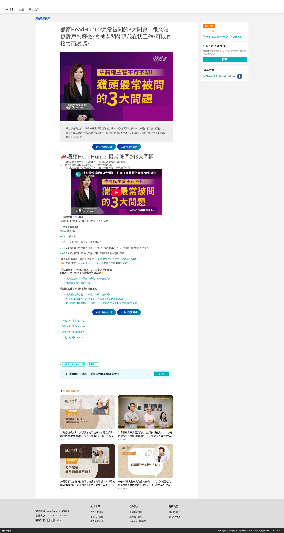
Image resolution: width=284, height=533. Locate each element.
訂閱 (224, 59)
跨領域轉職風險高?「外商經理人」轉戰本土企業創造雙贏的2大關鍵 (101, 302)
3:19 (62, 247)
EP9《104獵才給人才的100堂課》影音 (114, 259)
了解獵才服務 (136, 512)
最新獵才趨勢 (136, 516)
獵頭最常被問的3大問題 (78, 282)
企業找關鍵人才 (104, 146)
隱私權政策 (6, 530)
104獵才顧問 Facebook (72, 326)
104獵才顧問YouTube (71, 337)
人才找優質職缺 (129, 146)
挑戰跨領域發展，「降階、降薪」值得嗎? (88, 294)
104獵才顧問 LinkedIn (72, 331)
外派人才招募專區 (138, 521)
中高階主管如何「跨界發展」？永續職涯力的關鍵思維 (94, 298)
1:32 (62, 242)
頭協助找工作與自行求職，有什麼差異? (89, 278)
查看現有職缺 (97, 512)
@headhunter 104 (88, 263)
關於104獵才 (174, 512)
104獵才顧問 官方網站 (72, 320)
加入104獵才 (174, 516)
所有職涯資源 (43, 18)
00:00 (63, 230)
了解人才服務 (97, 516)
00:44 (63, 236)
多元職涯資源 (97, 521)
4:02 (62, 253)
